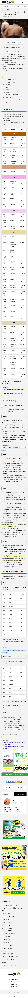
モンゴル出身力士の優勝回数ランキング (13, 94)
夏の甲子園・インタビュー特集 (9, 956)
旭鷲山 (7, 89)
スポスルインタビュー (7, 925)
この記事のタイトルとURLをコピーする (14, 42)
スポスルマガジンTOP (14, 979)
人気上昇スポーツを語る (8, 954)
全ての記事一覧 (14, 981)
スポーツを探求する (6, 931)
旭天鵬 (7, 92)
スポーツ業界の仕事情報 (8, 933)
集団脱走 (8, 87)
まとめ (5, 102)
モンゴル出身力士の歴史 (9, 82)
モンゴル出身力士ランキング (13, 100)
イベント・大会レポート (8, 913)
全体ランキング (9, 97)
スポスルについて (6, 919)
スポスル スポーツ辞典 (7, 916)
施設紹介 (3, 962)
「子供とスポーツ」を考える (9, 905)
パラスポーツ (5, 951)
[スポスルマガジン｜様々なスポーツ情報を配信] (8, 2)
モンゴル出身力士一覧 (9, 79)
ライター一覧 (14, 984)
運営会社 (10, 992)
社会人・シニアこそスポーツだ (9, 965)
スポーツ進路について (7, 942)
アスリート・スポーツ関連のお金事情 (11, 908)
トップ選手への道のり (7, 948)
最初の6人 (8, 84)
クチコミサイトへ (14, 986)
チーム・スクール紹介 (7, 945)
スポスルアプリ (5, 922)
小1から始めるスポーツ (7, 959)
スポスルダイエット (6, 928)
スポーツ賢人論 (5, 939)
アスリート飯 (5, 910)
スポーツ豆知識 (5, 936)
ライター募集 (16, 992)
